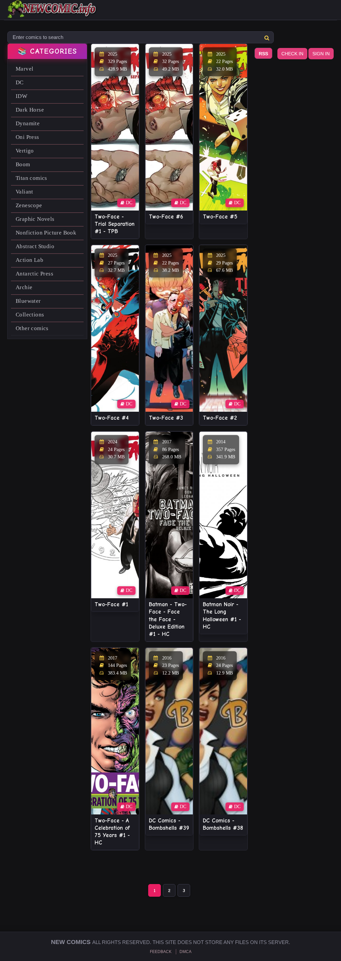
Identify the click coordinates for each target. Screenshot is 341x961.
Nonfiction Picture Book (46, 233)
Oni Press (27, 137)
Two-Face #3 (166, 418)
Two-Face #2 (220, 418)
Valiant (24, 192)
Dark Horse (30, 110)
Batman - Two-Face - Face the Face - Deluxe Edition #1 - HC (168, 619)
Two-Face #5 (220, 217)
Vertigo (25, 151)
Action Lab (29, 260)
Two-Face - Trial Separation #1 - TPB (115, 224)
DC (20, 82)
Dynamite (28, 123)
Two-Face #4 (112, 418)
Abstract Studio (35, 246)
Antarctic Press (34, 273)
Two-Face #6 (166, 217)
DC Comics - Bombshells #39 (169, 824)
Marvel (24, 69)
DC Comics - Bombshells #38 (223, 824)
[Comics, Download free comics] (52, 13)
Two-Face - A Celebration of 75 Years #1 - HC (112, 831)
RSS (263, 53)
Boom (23, 164)
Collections (30, 314)
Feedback (160, 951)
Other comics (32, 328)
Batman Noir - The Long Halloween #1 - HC (222, 615)
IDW (21, 96)
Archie (24, 287)
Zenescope (29, 205)
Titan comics (31, 178)
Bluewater (28, 301)
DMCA (185, 951)
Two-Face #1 (111, 604)
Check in (292, 53)
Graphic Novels (35, 219)
